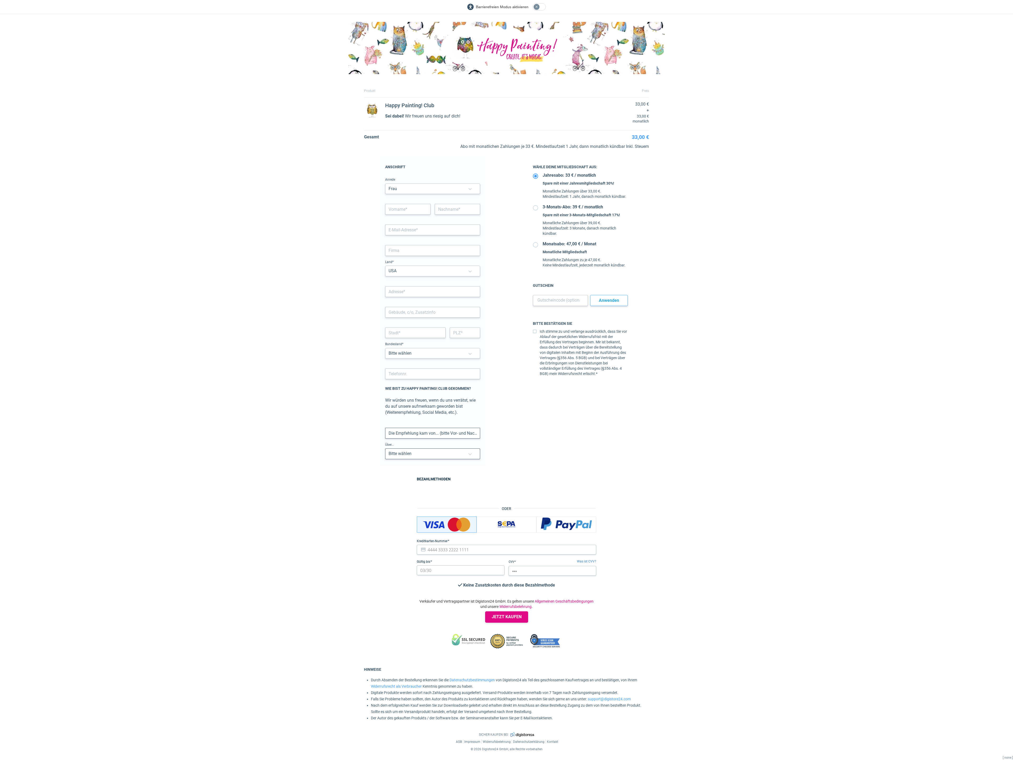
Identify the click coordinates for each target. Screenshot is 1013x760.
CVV (512, 562)
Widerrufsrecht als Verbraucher (396, 686)
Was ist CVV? (586, 561)
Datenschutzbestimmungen (472, 680)
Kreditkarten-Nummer (432, 541)
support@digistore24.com (609, 699)
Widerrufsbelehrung (515, 606)
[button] (470, 189)
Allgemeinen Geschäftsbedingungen (564, 601)
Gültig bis (424, 562)
